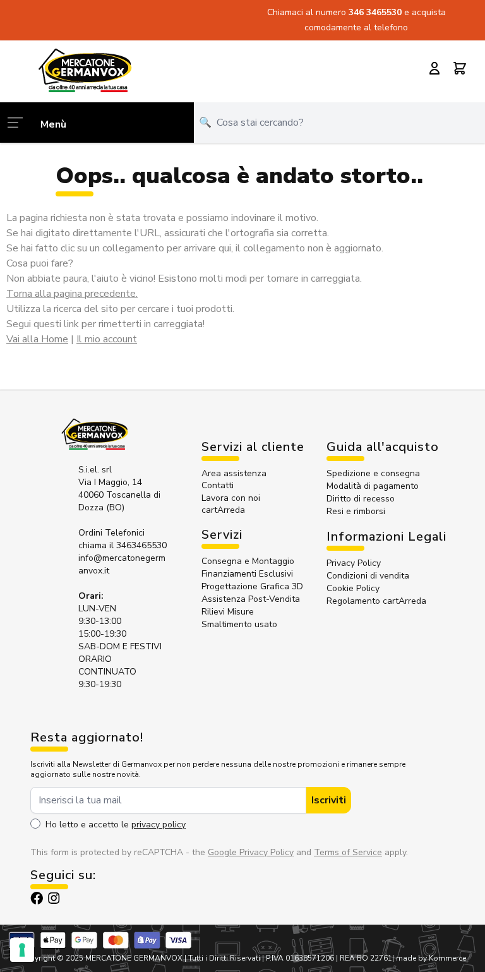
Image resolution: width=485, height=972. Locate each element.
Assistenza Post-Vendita (250, 599)
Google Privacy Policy (251, 852)
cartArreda (223, 510)
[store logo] (85, 70)
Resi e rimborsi (355, 511)
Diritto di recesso (360, 499)
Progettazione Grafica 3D (252, 586)
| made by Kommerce (429, 958)
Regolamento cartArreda (376, 601)
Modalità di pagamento (372, 486)
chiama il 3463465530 (122, 545)
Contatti (217, 485)
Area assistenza (235, 473)
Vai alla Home (37, 339)
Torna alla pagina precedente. (72, 294)
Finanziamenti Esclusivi (247, 574)
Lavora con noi (230, 498)
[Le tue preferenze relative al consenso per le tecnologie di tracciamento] (22, 950)
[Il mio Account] (434, 68)
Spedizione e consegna (373, 473)
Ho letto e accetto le (115, 825)
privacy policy (158, 825)
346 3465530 (376, 12)
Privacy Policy (353, 563)
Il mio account (106, 339)
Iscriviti (328, 800)
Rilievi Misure (227, 612)
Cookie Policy (353, 588)
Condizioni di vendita (367, 576)
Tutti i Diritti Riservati (224, 958)
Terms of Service (348, 852)
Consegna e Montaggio (247, 561)
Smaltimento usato (239, 624)
